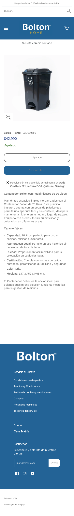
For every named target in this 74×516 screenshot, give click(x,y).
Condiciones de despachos (28, 380)
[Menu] (6, 28)
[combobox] (34, 11)
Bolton (7, 133)
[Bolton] (35, 28)
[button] (66, 28)
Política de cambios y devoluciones (33, 392)
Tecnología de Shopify (14, 504)
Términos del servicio (25, 410)
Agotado (37, 157)
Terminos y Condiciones (27, 386)
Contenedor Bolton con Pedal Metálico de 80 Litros (54, 313)
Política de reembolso (25, 404)
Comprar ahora (37, 170)
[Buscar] (69, 11)
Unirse (54, 462)
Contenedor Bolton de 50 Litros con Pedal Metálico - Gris (20, 314)
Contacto (18, 398)
